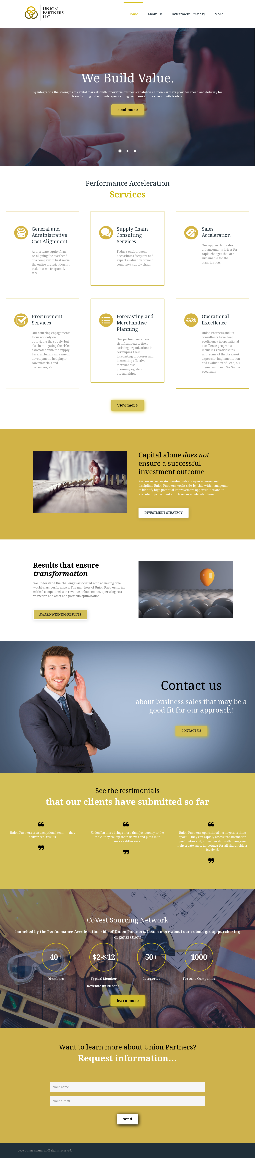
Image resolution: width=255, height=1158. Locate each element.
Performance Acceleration (73, 931)
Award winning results (60, 614)
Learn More (127, 1000)
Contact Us (191, 730)
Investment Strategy (188, 14)
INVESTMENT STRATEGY (163, 512)
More (218, 14)
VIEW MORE (127, 405)
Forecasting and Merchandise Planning (135, 323)
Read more (127, 109)
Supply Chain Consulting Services (132, 235)
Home (133, 14)
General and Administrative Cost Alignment (49, 235)
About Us (155, 14)
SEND (127, 1119)
